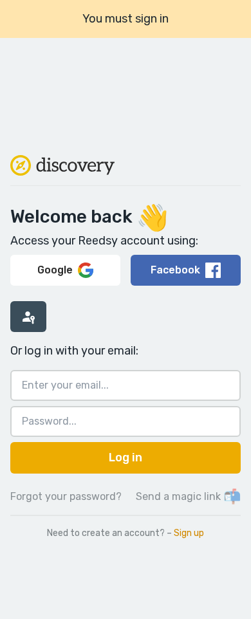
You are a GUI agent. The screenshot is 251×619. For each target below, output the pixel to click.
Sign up (189, 533)
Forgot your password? (66, 496)
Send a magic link (188, 496)
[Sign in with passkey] (28, 316)
